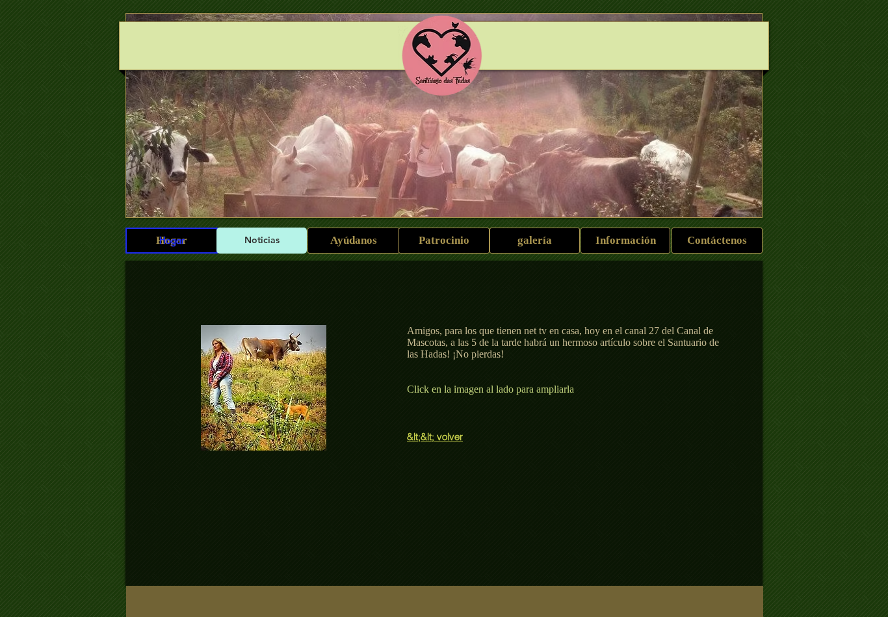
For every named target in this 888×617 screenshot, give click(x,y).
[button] (263, 388)
